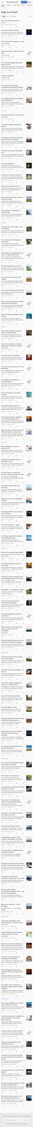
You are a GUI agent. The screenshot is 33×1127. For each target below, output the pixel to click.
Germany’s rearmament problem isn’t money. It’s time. (12, 814)
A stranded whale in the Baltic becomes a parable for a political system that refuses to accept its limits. (12, 434)
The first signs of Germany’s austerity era (10, 447)
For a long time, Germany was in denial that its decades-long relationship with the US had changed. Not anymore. (12, 791)
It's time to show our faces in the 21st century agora (11, 657)
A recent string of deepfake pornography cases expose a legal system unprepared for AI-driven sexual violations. (12, 516)
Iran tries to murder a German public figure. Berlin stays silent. (11, 345)
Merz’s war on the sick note (10, 776)
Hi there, (3, 22)
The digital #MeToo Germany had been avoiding (12, 512)
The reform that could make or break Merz (11, 241)
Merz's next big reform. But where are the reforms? (12, 198)
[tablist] (9, 16)
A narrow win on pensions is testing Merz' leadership (10, 958)
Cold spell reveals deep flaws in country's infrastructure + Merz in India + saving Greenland (12, 828)
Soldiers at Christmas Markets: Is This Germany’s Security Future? (12, 944)
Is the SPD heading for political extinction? (11, 615)
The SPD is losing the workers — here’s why (11, 564)
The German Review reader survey (12, 115)
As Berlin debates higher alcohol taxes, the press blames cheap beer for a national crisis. (12, 674)
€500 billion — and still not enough (12, 590)
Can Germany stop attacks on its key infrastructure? (12, 747)
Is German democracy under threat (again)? (12, 1071)
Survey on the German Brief (10, 20)
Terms (19, 1116)
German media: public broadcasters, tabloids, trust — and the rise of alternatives (12, 891)
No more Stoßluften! (8, 164)
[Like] (2, 26)
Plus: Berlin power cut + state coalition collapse (11, 908)
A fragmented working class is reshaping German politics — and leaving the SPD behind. (12, 568)
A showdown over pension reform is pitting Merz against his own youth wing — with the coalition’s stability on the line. (12, 1046)
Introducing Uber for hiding (10, 355)
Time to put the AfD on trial (10, 186)
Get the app (24, 1120)
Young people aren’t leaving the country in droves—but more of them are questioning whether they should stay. (12, 421)
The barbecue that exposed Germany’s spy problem (10, 602)
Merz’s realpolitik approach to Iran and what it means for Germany (12, 641)
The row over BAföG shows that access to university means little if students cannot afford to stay (12, 281)
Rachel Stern (10, 92)
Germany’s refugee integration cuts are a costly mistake (11, 684)
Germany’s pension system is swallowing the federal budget (12, 592)
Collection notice (26, 1116)
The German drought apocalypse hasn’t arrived (11, 63)
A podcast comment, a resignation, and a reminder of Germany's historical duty (12, 1018)
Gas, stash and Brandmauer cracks (12, 41)
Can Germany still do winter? (10, 826)
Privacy (15, 1116)
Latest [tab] (3, 16)
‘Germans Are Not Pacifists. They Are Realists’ (12, 228)
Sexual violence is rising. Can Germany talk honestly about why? (12, 473)
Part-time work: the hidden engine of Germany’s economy (12, 763)
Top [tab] (8, 16)
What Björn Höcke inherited (10, 406)
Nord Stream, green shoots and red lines (12, 52)
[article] (16, 23)
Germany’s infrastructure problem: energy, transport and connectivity (12, 864)
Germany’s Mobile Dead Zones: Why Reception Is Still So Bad (12, 1084)
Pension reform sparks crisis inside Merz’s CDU (10, 1043)
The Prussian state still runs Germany (10, 486)
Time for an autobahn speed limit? (12, 552)
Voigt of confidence (7, 76)
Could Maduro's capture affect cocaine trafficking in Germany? (11, 838)
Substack (9, 1123)
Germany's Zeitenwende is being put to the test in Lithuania (12, 138)
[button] (2, 5)
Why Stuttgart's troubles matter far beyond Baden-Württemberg (12, 293)
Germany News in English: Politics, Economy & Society (12, 851)
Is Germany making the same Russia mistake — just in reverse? (12, 921)
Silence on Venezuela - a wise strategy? (10, 905)
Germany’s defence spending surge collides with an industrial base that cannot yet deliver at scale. (12, 817)
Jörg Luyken (13, 24)
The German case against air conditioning (10, 211)
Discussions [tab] (13, 16)
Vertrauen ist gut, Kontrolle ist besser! (11, 125)
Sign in (29, 2)
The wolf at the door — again (10, 525)
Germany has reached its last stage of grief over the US (12, 788)
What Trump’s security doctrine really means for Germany (11, 933)
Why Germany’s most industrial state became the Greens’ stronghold (11, 629)
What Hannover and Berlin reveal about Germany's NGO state (12, 254)
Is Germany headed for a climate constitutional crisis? (11, 537)
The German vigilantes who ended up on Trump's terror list (12, 1004)
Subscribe (24, 2)
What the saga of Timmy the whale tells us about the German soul (12, 431)
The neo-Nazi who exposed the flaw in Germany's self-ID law (12, 302)
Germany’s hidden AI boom (10, 30)
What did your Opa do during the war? (12, 151)
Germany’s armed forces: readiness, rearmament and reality (12, 877)
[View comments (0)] (9, 26)
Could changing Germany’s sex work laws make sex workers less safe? (12, 971)
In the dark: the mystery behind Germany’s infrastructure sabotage (11, 733)
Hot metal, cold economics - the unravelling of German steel (11, 1097)
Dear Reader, (4, 117)
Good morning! (5, 43)
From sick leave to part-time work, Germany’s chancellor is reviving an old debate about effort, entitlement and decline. (11, 778)
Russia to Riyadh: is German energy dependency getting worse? (12, 719)
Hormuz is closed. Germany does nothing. (11, 499)
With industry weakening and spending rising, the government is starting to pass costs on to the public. (12, 451)
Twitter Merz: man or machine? (11, 175)
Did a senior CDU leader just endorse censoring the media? (11, 801)
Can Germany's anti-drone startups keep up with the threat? (12, 86)
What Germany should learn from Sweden (12, 315)
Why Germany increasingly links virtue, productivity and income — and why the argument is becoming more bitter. (11, 397)
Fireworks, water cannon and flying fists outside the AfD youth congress (12, 986)
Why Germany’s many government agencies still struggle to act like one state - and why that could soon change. (12, 103)
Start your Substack (12, 1120)
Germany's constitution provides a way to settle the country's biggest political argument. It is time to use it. (12, 188)
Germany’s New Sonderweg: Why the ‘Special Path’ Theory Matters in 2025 (12, 1057)
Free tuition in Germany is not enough (11, 278)
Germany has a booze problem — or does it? (12, 670)
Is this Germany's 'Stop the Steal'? (12, 1031)
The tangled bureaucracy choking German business (12, 99)
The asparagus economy (9, 707)
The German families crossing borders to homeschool (11, 332)
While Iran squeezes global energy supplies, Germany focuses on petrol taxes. (12, 503)
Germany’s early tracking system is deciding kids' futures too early (12, 577)
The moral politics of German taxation (10, 393)
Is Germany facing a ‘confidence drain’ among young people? (11, 418)
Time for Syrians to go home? (10, 696)
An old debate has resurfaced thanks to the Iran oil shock (12, 555)
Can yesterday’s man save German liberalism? (12, 367)
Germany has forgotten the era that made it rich (11, 460)
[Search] (30, 16)
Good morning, (5, 55)
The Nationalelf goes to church (11, 266)
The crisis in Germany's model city (12, 290)
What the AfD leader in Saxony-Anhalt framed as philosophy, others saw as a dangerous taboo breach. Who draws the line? (12, 1022)
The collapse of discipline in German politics (10, 380)
